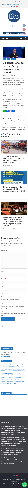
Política (13, 59)
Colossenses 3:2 (5, 356)
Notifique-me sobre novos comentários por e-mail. (13, 307)
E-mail (3, 279)
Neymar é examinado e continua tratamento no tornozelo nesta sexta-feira (13, 443)
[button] (24, 484)
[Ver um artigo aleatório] (25, 38)
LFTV (14, 26)
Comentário (5, 250)
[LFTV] (3, 38)
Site (2, 286)
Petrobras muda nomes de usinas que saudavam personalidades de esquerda (13, 128)
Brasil (4, 59)
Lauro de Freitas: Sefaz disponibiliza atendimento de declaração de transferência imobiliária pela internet (13, 432)
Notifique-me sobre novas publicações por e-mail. (13, 314)
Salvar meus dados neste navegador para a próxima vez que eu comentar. (14, 298)
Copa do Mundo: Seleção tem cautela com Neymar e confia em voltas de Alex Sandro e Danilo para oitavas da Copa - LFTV (13, 439)
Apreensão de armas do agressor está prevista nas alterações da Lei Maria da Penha (14, 121)
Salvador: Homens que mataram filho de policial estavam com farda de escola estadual (13, 461)
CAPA (9, 59)
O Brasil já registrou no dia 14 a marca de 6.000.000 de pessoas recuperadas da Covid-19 (14, 190)
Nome (3, 271)
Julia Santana (18, 75)
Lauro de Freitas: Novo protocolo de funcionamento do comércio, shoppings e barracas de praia (13, 159)
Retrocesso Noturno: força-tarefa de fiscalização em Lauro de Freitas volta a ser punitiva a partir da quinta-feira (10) (12, 222)
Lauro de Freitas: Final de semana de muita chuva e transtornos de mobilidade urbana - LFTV (13, 450)
